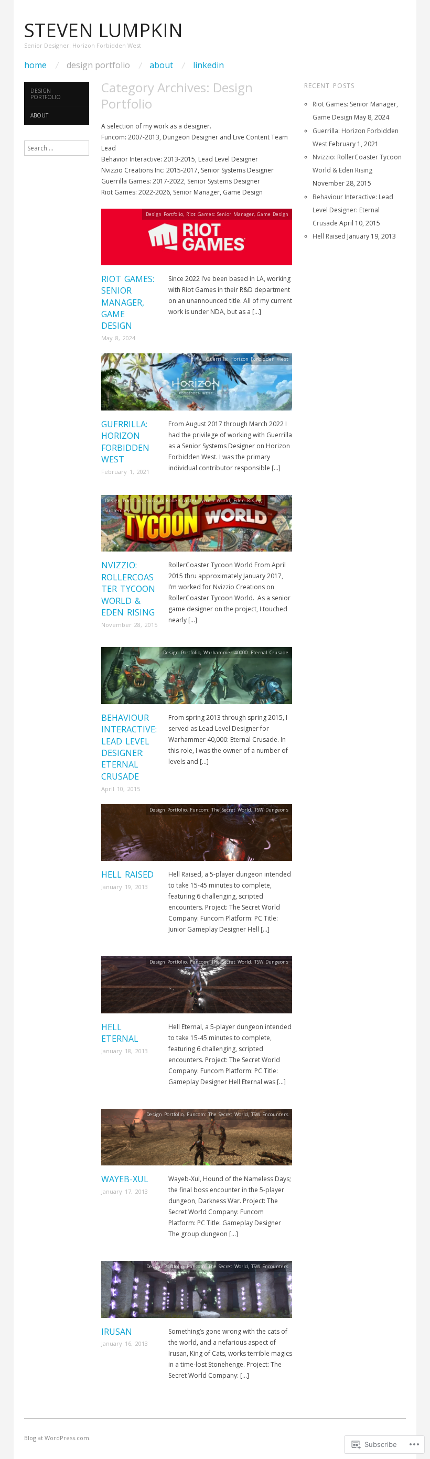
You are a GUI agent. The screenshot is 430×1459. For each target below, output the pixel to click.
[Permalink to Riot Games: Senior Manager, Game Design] (196, 239)
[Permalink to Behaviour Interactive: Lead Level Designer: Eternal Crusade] (196, 678)
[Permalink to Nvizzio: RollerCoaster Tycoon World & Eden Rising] (196, 526)
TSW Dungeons (271, 809)
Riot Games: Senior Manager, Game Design (127, 302)
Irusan (116, 1331)
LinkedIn (208, 65)
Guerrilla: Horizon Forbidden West (125, 441)
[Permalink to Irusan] (196, 1292)
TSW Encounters (269, 1114)
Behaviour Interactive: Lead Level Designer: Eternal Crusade (129, 747)
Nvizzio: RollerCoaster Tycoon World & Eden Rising (128, 588)
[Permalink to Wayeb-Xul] (196, 1140)
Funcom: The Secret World (220, 809)
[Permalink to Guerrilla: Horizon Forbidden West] (196, 385)
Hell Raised (127, 874)
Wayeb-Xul (124, 1179)
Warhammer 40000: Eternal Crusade (245, 652)
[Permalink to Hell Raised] (196, 835)
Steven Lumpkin (103, 30)
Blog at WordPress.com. (57, 1438)
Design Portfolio (98, 65)
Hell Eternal (119, 1032)
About (161, 65)
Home (35, 65)
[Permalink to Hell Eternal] (196, 988)
